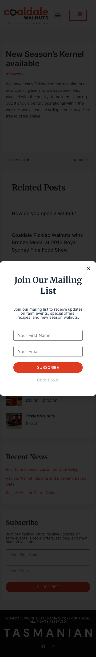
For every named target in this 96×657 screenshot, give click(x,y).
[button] (89, 269)
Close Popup (48, 380)
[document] (48, 328)
